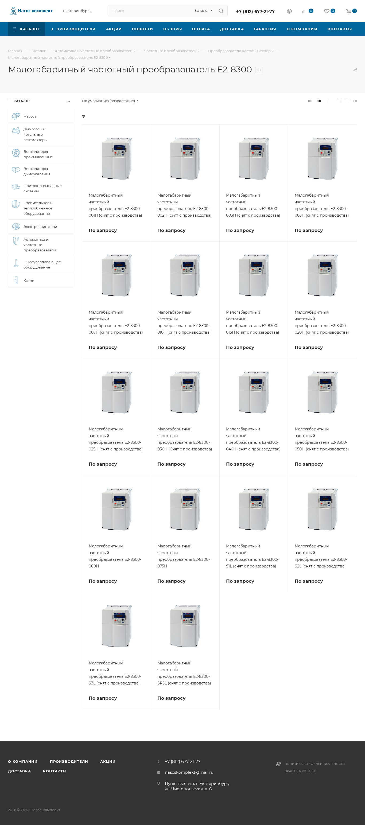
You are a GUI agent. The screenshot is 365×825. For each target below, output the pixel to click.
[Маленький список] (310, 100)
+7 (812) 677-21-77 (255, 11)
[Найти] (221, 10)
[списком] (347, 100)
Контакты (54, 771)
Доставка (19, 771)
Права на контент (301, 771)
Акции (107, 761)
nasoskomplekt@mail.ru (189, 772)
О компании (23, 761)
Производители (69, 761)
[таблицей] (355, 100)
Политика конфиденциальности (315, 764)
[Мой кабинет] (289, 12)
